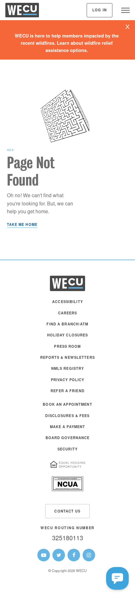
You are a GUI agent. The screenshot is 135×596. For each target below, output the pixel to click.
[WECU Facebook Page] (74, 555)
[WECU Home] (22, 11)
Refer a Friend (67, 391)
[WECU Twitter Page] (58, 555)
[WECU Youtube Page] (43, 555)
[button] (117, 578)
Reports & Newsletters (67, 358)
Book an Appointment (67, 405)
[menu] (125, 10)
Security (67, 449)
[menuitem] (67, 305)
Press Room (67, 347)
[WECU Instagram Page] (89, 555)
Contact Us (67, 511)
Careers (67, 313)
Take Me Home (22, 225)
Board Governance (68, 438)
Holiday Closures (67, 335)
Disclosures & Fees (67, 416)
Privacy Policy (67, 380)
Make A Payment (67, 427)
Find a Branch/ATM (67, 324)
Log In (99, 10)
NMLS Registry (67, 369)
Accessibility (67, 302)
